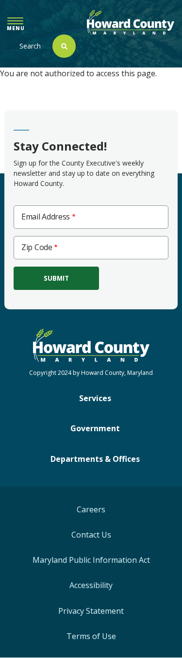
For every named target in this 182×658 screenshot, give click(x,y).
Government (95, 428)
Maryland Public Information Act (91, 560)
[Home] (130, 22)
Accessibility (91, 585)
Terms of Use (91, 636)
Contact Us (91, 534)
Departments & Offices (95, 459)
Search (30, 46)
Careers (91, 509)
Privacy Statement (91, 611)
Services (95, 398)
